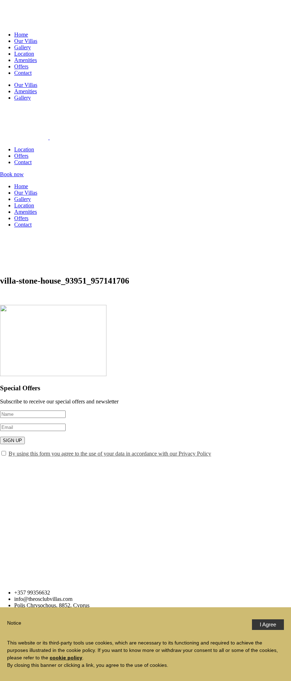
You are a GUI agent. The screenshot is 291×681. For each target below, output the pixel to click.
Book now (12, 174)
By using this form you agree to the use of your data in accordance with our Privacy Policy (110, 454)
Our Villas (25, 41)
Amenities (25, 60)
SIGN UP (12, 440)
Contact (23, 73)
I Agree (268, 624)
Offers (21, 66)
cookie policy (66, 657)
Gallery (22, 47)
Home (21, 35)
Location (24, 54)
